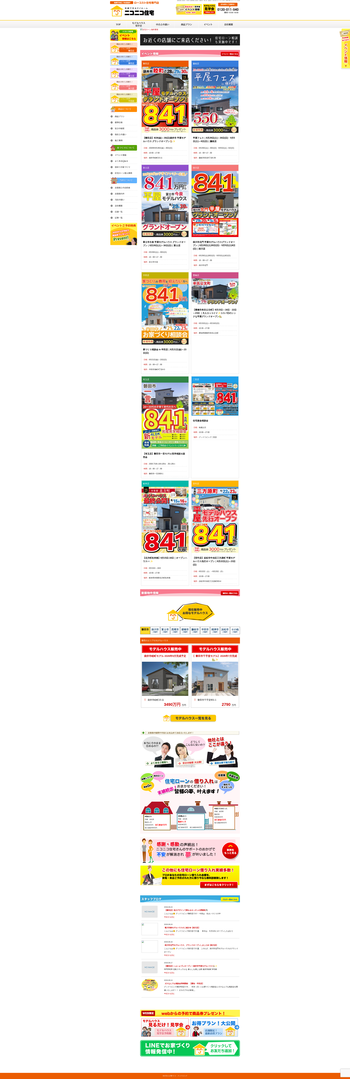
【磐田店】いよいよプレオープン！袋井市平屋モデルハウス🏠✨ (191, 966)
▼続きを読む (169, 917)
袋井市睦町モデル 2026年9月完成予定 (165, 656)
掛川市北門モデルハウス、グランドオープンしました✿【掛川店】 (191, 945)
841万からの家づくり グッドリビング (175, 1076)
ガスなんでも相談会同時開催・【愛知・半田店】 (184, 983)
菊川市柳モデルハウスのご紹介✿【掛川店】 (182, 928)
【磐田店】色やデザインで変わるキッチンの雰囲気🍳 (186, 910)
